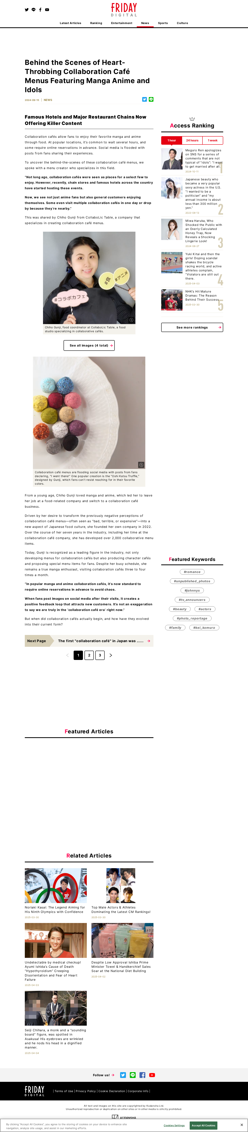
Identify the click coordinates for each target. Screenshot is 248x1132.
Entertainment (121, 23)
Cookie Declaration (111, 1091)
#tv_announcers (192, 600)
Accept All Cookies (203, 1125)
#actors (205, 609)
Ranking (96, 23)
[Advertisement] (89, 776)
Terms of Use (64, 1091)
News (145, 23)
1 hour (172, 140)
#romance (192, 572)
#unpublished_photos (192, 581)
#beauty (180, 609)
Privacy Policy (86, 1091)
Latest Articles (70, 23)
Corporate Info (138, 1091)
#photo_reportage (192, 618)
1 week (213, 140)
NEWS (48, 100)
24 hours (192, 140)
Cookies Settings (174, 1125)
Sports (163, 23)
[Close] (242, 1125)
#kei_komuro (204, 628)
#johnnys (192, 591)
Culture (182, 23)
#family (175, 628)
